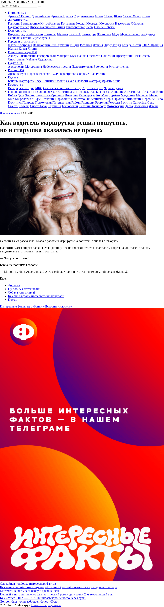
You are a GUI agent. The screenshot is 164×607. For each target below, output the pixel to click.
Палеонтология (82, 66)
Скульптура (40, 38)
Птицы (60, 27)
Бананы (13, 81)
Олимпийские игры (99, 99)
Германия (62, 45)
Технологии (70, 106)
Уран (99, 88)
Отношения (133, 99)
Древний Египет (19, 16)
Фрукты (106, 81)
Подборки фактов (23, 91)
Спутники (89, 88)
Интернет (71, 95)
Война (12, 95)
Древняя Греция (62, 16)
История (17, 12)
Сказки (26, 38)
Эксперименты (119, 66)
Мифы (36, 99)
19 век (127, 16)
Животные (18, 20)
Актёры (13, 55)
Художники (46, 59)
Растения (101, 102)
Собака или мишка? (21, 292)
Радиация (87, 102)
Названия (47, 99)
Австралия (24, 45)
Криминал (67, 91)
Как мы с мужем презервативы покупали (36, 296)
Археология (16, 66)
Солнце (75, 88)
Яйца (116, 81)
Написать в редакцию (46, 605)
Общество (78, 99)
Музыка (62, 34)
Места (153, 95)
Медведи (92, 23)
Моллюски (106, 23)
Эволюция (100, 66)
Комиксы (50, 34)
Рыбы (89, 27)
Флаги (12, 45)
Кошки (81, 23)
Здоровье (48, 91)
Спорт (34, 106)
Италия (98, 45)
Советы (24, 106)
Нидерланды (112, 45)
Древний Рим (41, 16)
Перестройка (67, 73)
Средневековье (84, 16)
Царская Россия (38, 73)
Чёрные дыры (113, 88)
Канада (127, 45)
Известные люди (22, 52)
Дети (21, 95)
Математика (33, 66)
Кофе (38, 81)
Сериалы (14, 38)
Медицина (128, 95)
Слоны (99, 27)
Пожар (12, 299)
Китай (136, 45)
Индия (74, 45)
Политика (15, 102)
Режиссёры (142, 55)
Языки (153, 106)
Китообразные (50, 23)
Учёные (31, 59)
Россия (16, 70)
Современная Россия (91, 73)
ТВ (50, 38)
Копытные (68, 23)
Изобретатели (46, 55)
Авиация (117, 91)
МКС (38, 88)
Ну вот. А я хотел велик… (26, 289)
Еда (13, 77)
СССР (53, 73)
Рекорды (114, 102)
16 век (99, 16)
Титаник (85, 106)
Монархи (63, 55)
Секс (150, 102)
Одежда (149, 34)
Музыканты (78, 55)
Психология (43, 102)
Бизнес (103, 91)
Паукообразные (18, 27)
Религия (126, 102)
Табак (43, 106)
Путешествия (61, 102)
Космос (15, 84)
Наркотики (62, 99)
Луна (30, 88)
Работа (76, 102)
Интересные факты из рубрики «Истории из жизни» (36, 306)
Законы (30, 95)
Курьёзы (114, 95)
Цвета (129, 106)
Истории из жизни (10, 113)
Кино (39, 34)
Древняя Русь (17, 73)
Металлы (142, 95)
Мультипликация (132, 34)
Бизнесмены (27, 55)
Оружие (119, 99)
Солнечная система (56, 88)
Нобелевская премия (57, 66)
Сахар (70, 81)
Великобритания (44, 45)
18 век (118, 16)
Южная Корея (17, 48)
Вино (160, 91)
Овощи (60, 81)
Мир (11, 99)
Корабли (102, 95)
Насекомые (122, 23)
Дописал (14, 285)
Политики (108, 55)
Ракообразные (75, 27)
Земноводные (30, 23)
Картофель (26, 81)
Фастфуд (95, 81)
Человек (86, 91)
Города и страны (22, 41)
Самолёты (140, 102)
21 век (146, 16)
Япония (33, 48)
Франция (156, 45)
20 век (136, 16)
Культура (17, 30)
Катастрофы (87, 95)
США (146, 45)
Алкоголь (148, 91)
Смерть (13, 106)
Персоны (148, 99)
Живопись (104, 34)
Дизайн (29, 34)
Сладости (81, 81)
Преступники (125, 55)
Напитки (48, 81)
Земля (23, 88)
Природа (28, 102)
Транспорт (98, 106)
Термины (54, 106)
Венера (13, 88)
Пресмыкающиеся (42, 27)
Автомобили (133, 91)
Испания (86, 45)
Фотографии (115, 106)
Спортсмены (16, 59)
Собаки (109, 27)
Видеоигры (16, 34)
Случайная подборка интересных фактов (28, 583)
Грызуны (14, 23)
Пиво (159, 99)
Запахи (41, 95)
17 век (108, 16)
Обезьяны (137, 23)
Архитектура (87, 34)
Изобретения (55, 95)
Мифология (23, 99)
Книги (73, 34)
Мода (115, 34)
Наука (15, 63)
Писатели (93, 55)
